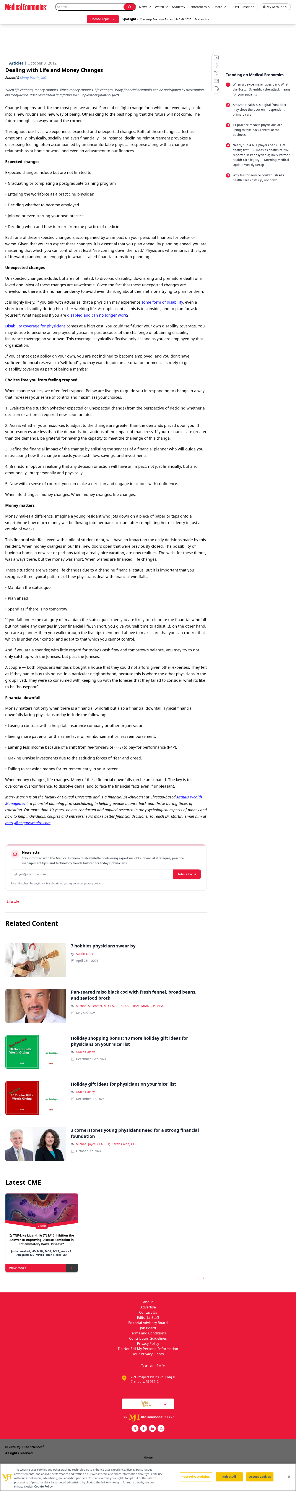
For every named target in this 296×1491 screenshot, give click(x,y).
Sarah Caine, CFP (124, 1144)
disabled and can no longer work (97, 315)
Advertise (148, 1307)
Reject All (229, 1477)
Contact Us (148, 1312)
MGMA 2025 (183, 19)
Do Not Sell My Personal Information (148, 1348)
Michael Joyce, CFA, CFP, (93, 1144)
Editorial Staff (148, 1317)
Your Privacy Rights (148, 1354)
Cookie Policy (43, 1486)
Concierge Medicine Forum (156, 19)
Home (148, 1457)
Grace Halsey (85, 1052)
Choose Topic (99, 19)
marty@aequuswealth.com (27, 822)
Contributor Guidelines (148, 1338)
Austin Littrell (85, 954)
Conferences (198, 7)
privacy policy (92, 883)
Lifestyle (13, 901)
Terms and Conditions (148, 1333)
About (148, 1302)
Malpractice (202, 19)
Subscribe (184, 874)
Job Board (148, 1328)
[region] (148, 1477)
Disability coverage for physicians (35, 326)
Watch (159, 7)
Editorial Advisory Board (148, 1322)
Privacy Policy (148, 1343)
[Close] (289, 1476)
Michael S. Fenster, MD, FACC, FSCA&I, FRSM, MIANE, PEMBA (119, 1006)
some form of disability (162, 302)
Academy (178, 7)
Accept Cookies (260, 1477)
